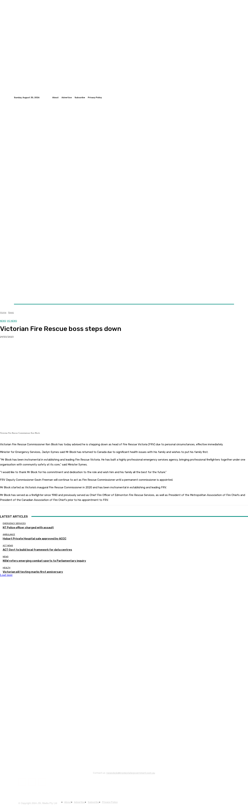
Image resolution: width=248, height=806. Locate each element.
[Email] (45, 348)
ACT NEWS (8, 546)
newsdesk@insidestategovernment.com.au (130, 773)
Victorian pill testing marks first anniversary (33, 571)
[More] (71, 348)
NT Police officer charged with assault (28, 527)
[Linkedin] (232, 97)
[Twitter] (227, 97)
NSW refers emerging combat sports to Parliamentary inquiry (44, 560)
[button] (229, 295)
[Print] (58, 348)
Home (3, 312)
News (11, 312)
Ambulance (9, 535)
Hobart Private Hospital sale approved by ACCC (34, 538)
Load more (6, 575)
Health (6, 568)
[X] (19, 348)
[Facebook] (223, 97)
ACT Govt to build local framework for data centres (37, 549)
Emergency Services (14, 523)
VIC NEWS (12, 321)
